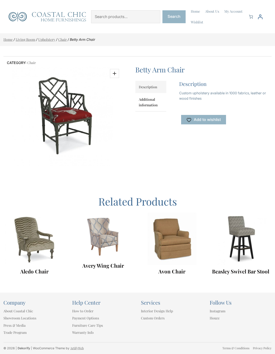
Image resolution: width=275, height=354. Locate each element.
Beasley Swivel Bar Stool (240, 271)
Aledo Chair (34, 271)
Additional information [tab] (148, 102)
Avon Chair (171, 271)
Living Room (25, 39)
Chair (62, 39)
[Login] (260, 16)
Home (8, 39)
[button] (114, 73)
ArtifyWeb (77, 348)
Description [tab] (148, 87)
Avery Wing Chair (103, 265)
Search (174, 16)
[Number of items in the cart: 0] (251, 17)
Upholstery (46, 39)
